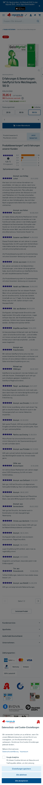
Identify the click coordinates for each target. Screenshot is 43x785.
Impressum (24, 751)
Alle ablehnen (21, 775)
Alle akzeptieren (21, 781)
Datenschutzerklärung (10, 751)
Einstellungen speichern (21, 769)
